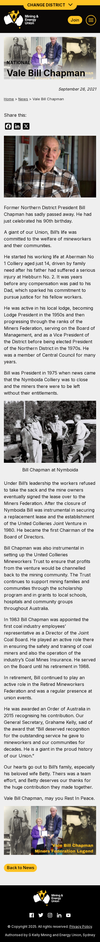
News (23, 99)
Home (9, 99)
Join (75, 20)
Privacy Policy (80, 926)
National (18, 62)
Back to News (20, 867)
